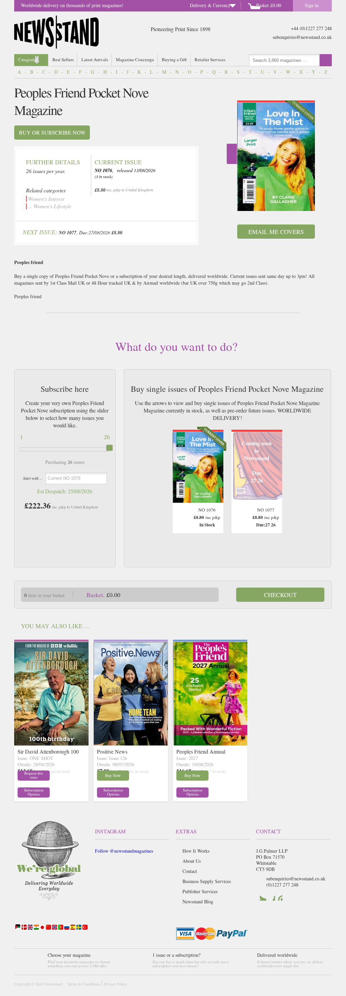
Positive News (112, 751)
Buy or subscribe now (52, 132)
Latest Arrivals (94, 59)
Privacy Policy (115, 984)
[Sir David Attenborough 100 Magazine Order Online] (51, 743)
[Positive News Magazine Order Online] (131, 743)
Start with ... (33, 478)
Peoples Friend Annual (200, 751)
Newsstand (54, 984)
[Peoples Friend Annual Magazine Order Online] (210, 743)
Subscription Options (34, 792)
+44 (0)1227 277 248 (311, 28)
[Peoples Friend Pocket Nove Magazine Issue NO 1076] (276, 157)
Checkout (280, 595)
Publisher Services (200, 891)
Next (232, 154)
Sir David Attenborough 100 (48, 751)
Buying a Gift (174, 59)
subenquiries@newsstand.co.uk (302, 37)
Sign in (312, 5)
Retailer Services (210, 59)
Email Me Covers (276, 232)
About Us (191, 861)
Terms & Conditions (84, 984)
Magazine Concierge (135, 59)
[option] (276, 155)
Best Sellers (63, 59)
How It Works (195, 851)
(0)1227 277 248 (282, 884)
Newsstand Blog (197, 901)
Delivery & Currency (210, 5)
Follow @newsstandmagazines (124, 851)
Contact (189, 871)
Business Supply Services (206, 881)
